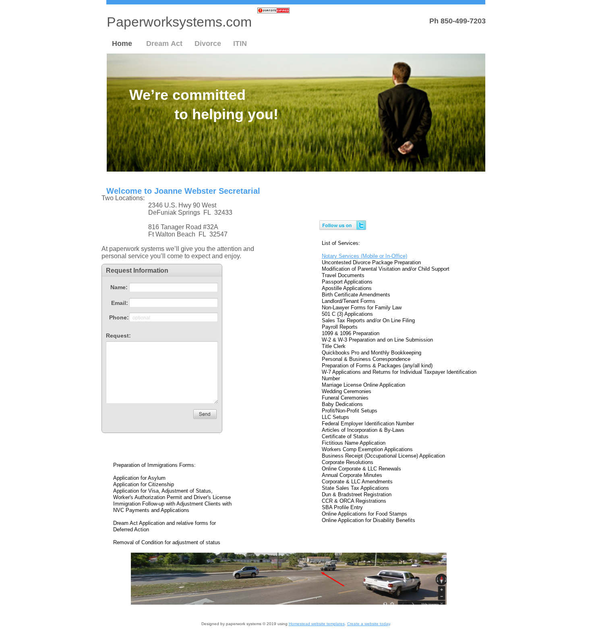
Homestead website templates (317, 624)
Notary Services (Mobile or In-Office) (364, 256)
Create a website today (368, 624)
